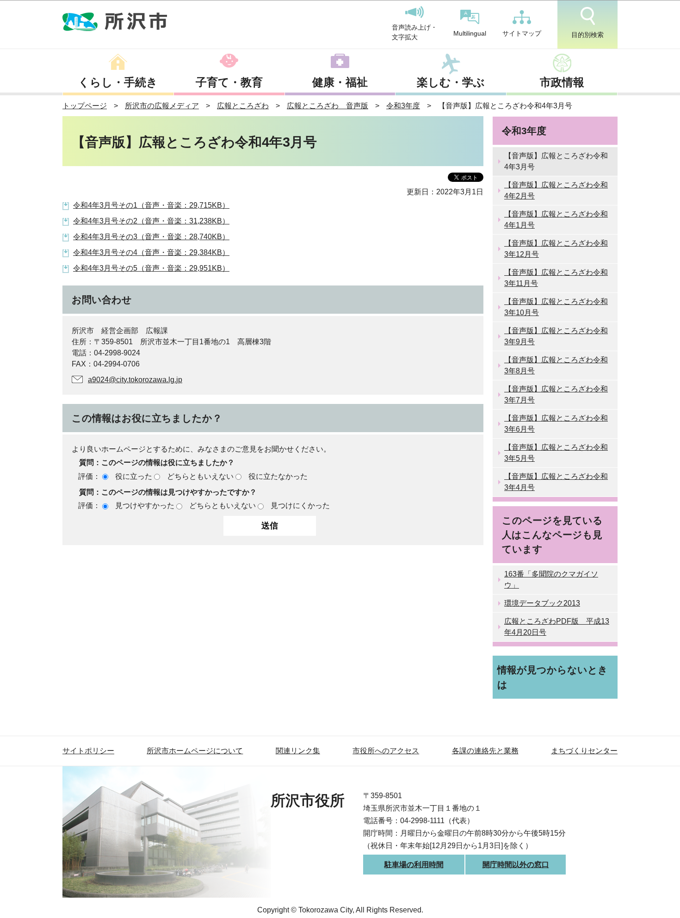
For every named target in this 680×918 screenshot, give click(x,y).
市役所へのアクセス (385, 751)
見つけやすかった (144, 505)
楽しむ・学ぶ (451, 82)
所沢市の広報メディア (162, 106)
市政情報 (562, 82)
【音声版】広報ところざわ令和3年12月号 (556, 248)
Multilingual (469, 33)
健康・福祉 (340, 82)
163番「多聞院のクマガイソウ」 (551, 579)
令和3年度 (403, 106)
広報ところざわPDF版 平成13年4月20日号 (556, 626)
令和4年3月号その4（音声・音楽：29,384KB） (151, 252)
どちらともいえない (200, 476)
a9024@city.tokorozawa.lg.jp (135, 380)
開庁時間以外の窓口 (515, 864)
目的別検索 (587, 34)
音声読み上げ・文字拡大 (414, 32)
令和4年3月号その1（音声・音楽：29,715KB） (151, 205)
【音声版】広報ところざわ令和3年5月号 (556, 452)
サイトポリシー (88, 751)
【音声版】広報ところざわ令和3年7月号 (556, 394)
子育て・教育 (229, 82)
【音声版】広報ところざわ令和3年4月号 (556, 481)
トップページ (84, 106)
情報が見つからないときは (552, 676)
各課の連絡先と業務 (485, 751)
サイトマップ (521, 33)
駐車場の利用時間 (414, 864)
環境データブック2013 (542, 603)
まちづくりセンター (584, 751)
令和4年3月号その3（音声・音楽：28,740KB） (151, 237)
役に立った (133, 476)
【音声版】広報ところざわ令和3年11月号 (556, 277)
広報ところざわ (243, 106)
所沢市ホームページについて (195, 751)
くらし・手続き (118, 82)
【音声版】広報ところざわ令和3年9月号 (556, 336)
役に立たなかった (278, 476)
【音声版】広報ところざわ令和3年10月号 (556, 307)
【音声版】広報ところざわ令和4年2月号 (556, 190)
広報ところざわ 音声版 (327, 106)
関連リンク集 (298, 751)
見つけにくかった (300, 505)
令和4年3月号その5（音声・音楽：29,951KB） (151, 268)
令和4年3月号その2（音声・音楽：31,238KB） (151, 221)
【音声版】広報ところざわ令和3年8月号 (556, 365)
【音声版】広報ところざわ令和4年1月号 (556, 219)
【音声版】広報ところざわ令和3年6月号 (556, 423)
